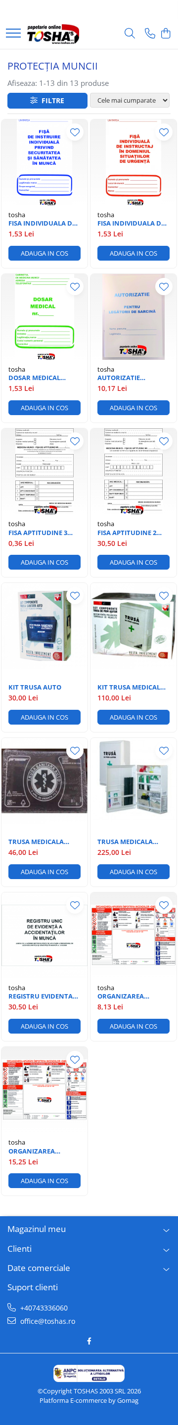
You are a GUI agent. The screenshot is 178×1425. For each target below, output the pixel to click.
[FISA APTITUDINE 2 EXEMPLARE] (133, 471)
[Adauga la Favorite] (75, 132)
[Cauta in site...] (130, 33)
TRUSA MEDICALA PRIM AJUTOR (125, 842)
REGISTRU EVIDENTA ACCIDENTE (40, 996)
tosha (16, 214)
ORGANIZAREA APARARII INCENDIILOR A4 (123, 996)
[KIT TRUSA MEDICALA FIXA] (133, 626)
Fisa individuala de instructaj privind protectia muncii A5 (43, 223)
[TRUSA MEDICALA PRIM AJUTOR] (133, 781)
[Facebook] (89, 1341)
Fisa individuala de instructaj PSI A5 (131, 223)
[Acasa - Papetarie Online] (53, 34)
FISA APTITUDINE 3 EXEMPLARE (37, 533)
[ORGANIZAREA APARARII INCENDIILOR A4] (133, 935)
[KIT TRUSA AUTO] (44, 626)
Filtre (51, 100)
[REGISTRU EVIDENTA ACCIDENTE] (44, 935)
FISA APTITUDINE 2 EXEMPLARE (126, 533)
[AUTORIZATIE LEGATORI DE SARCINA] (133, 317)
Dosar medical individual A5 (34, 378)
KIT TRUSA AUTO (34, 687)
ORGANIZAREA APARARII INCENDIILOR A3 (34, 1151)
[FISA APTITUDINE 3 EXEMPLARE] (44, 471)
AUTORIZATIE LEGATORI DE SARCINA (132, 378)
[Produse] (13, 34)
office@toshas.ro (46, 1321)
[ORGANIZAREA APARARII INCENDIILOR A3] (44, 1090)
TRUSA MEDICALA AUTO (36, 842)
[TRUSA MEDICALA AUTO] (44, 781)
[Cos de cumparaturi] (165, 33)
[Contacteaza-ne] (150, 33)
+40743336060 (43, 1307)
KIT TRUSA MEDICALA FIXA (131, 687)
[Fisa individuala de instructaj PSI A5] (133, 162)
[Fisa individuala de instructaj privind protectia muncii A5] (44, 162)
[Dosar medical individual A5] (44, 317)
